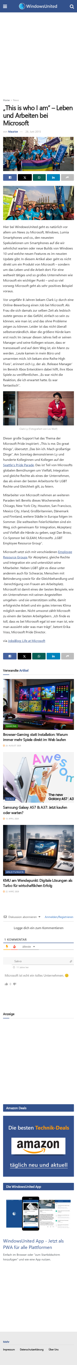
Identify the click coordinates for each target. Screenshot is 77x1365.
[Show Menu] (5, 6)
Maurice (13, 131)
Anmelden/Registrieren (58, 917)
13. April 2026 (12, 818)
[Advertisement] (38, 53)
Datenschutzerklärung (32, 1349)
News (16, 100)
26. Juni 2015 (33, 131)
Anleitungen (15, 872)
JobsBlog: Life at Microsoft (26, 640)
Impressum (9, 1349)
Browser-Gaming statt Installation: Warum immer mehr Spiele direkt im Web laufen (35, 737)
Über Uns (54, 1349)
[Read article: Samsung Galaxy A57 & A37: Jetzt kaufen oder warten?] (38, 777)
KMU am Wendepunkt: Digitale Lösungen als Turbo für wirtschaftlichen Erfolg (37, 883)
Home (6, 100)
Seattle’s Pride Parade (18, 465)
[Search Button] (72, 6)
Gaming (11, 726)
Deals (10, 798)
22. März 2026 (12, 891)
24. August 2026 (13, 745)
